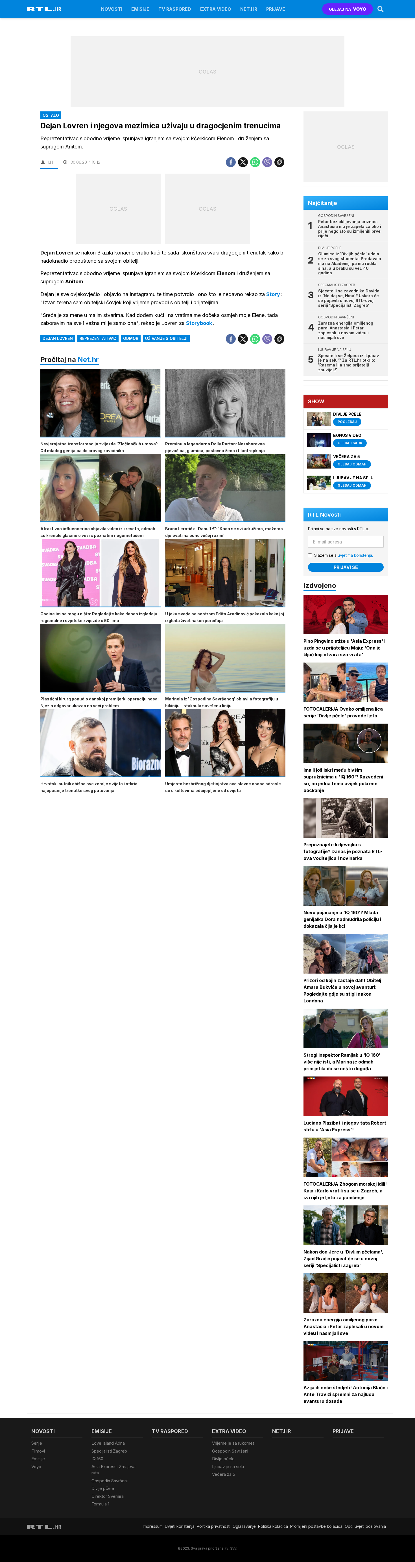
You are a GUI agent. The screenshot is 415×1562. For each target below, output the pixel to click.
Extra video (215, 9)
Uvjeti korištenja (180, 1526)
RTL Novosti (324, 514)
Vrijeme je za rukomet (233, 1443)
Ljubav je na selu (228, 1466)
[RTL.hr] (44, 9)
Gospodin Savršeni (109, 1480)
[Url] (279, 162)
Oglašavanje (244, 1526)
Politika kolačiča (273, 1526)
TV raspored (174, 9)
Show (316, 401)
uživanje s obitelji (166, 338)
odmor (130, 338)
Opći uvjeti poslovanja (365, 1526)
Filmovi (38, 1451)
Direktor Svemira (107, 1496)
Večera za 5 (223, 1474)
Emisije (140, 9)
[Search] (380, 9)
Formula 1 (100, 1504)
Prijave (275, 9)
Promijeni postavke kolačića (316, 1526)
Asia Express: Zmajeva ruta (113, 1470)
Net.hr (88, 359)
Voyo (36, 1466)
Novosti (111, 9)
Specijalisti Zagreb (109, 1451)
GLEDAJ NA (340, 9)
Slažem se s (343, 555)
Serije (36, 1443)
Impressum (153, 1526)
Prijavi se (346, 567)
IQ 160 (97, 1458)
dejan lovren (58, 338)
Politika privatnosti (213, 1526)
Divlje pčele (102, 1488)
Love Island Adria (108, 1443)
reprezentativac (98, 338)
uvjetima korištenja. (355, 555)
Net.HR (248, 9)
